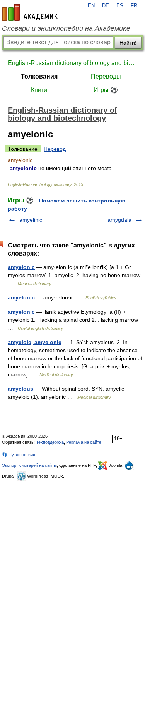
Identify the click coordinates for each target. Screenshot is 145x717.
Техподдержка (50, 442)
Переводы (106, 76)
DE (105, 5)
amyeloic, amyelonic (34, 342)
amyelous (20, 389)
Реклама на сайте (83, 442)
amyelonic (21, 267)
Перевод (55, 149)
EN (91, 5)
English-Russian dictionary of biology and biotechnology (72, 63)
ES (119, 5)
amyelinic (30, 220)
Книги (39, 90)
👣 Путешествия (18, 454)
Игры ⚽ (106, 90)
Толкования (39, 76)
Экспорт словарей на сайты (29, 465)
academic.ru (30, 12)
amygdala (119, 220)
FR (134, 5)
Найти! (127, 43)
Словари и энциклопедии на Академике (66, 28)
